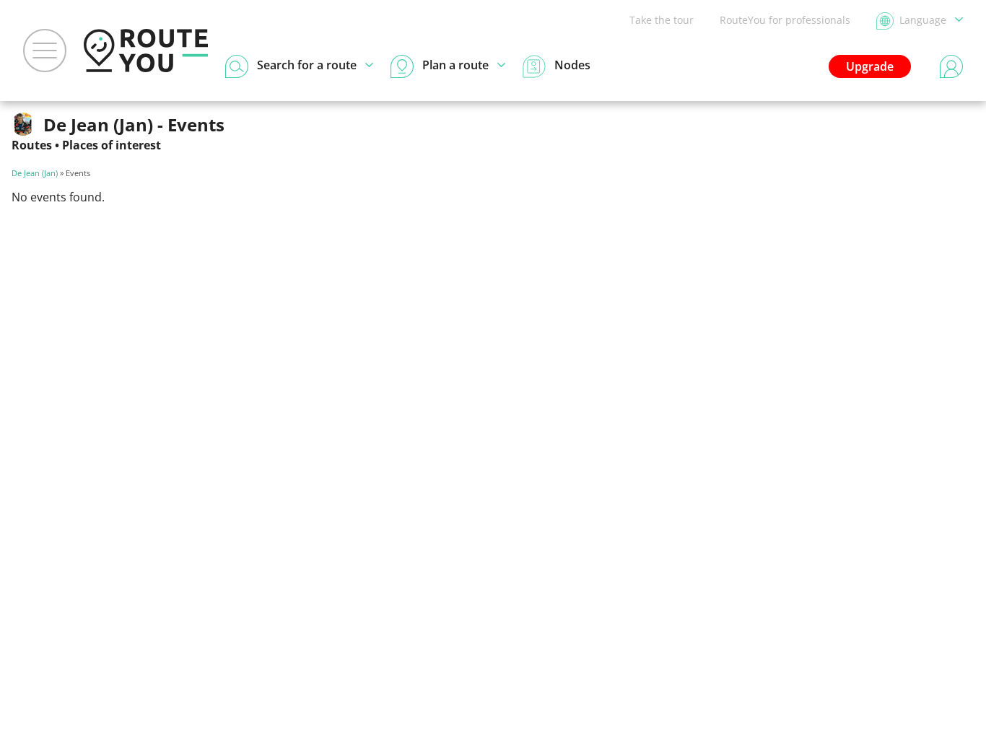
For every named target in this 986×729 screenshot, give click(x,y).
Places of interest (111, 145)
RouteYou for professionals (785, 20)
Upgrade (870, 66)
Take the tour (661, 20)
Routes (32, 145)
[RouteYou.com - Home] (146, 50)
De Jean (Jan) (35, 172)
